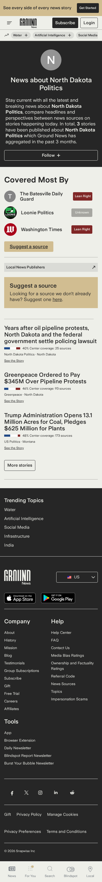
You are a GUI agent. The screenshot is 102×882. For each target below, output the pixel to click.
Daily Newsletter (17, 748)
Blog (8, 655)
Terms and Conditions (67, 831)
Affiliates (11, 709)
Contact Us (60, 648)
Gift (7, 686)
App (8, 733)
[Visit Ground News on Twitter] (26, 792)
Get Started (87, 8)
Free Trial (11, 693)
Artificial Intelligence (50, 35)
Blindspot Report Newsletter (28, 755)
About (9, 632)
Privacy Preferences (22, 831)
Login (89, 22)
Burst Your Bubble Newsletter (29, 763)
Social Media (88, 35)
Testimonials (14, 663)
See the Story (14, 361)
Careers (11, 701)
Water (17, 35)
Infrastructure (17, 536)
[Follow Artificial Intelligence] (69, 35)
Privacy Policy (29, 814)
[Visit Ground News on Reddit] (72, 792)
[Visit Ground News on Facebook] (12, 792)
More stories (19, 465)
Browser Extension (19, 740)
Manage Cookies (62, 814)
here (57, 299)
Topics (56, 691)
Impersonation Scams (69, 699)
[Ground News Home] (28, 23)
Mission (10, 648)
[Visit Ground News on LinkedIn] (56, 792)
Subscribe (65, 22)
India (9, 545)
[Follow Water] (26, 35)
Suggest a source (29, 246)
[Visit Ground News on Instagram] (40, 792)
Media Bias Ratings (67, 655)
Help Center (61, 632)
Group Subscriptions (21, 671)
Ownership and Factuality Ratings (72, 666)
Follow (48, 155)
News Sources (63, 684)
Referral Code (63, 676)
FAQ (55, 640)
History (10, 640)
